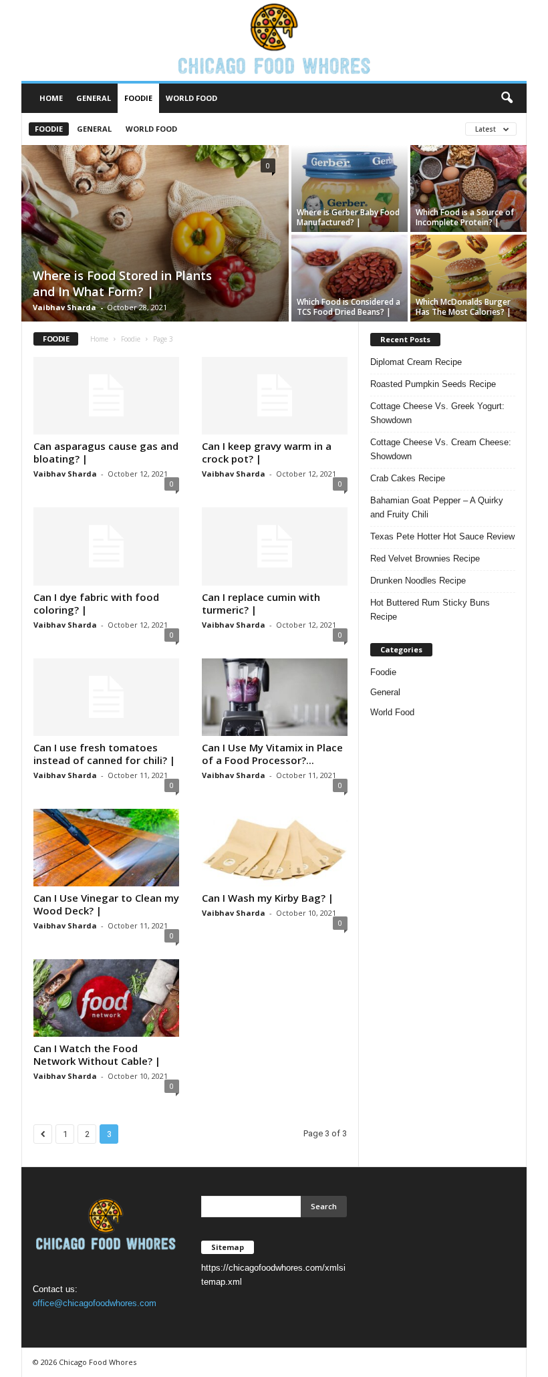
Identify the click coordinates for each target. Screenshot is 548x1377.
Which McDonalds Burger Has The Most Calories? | (463, 307)
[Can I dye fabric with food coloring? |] (106, 546)
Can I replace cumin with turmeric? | (261, 603)
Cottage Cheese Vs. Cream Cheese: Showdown (440, 449)
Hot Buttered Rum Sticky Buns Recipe (430, 610)
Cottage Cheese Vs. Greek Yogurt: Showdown (437, 413)
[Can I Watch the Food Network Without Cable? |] (106, 998)
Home (51, 98)
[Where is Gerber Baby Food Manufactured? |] (349, 188)
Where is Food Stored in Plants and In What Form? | (122, 283)
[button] (506, 98)
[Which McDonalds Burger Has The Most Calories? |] (468, 278)
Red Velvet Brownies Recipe (425, 558)
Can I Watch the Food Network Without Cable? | (96, 1054)
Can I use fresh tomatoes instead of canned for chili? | (104, 754)
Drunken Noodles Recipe (418, 581)
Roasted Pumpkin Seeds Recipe (433, 384)
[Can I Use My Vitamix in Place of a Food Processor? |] (275, 697)
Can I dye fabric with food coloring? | (96, 603)
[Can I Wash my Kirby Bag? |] (275, 847)
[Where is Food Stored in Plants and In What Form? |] (155, 234)
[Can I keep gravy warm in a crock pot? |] (275, 395)
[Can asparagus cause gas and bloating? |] (106, 395)
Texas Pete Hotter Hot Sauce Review (442, 536)
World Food (191, 98)
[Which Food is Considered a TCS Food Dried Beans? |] (349, 278)
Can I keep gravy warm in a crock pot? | (266, 452)
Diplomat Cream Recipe (416, 362)
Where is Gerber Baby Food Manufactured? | (348, 217)
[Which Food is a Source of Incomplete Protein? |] (468, 188)
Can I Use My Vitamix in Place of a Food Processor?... (272, 754)
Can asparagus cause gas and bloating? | (105, 452)
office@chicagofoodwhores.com (94, 1303)
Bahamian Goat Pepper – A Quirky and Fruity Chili (436, 507)
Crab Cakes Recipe (407, 478)
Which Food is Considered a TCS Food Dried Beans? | (348, 307)
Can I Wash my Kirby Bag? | (267, 897)
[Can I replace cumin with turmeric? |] (275, 546)
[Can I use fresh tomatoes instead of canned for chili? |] (106, 697)
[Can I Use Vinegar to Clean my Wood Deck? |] (106, 847)
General (93, 98)
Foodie (138, 98)
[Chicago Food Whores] (274, 40)
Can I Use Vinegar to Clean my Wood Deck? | (106, 904)
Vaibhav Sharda (64, 307)
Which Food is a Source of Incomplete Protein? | (465, 217)
